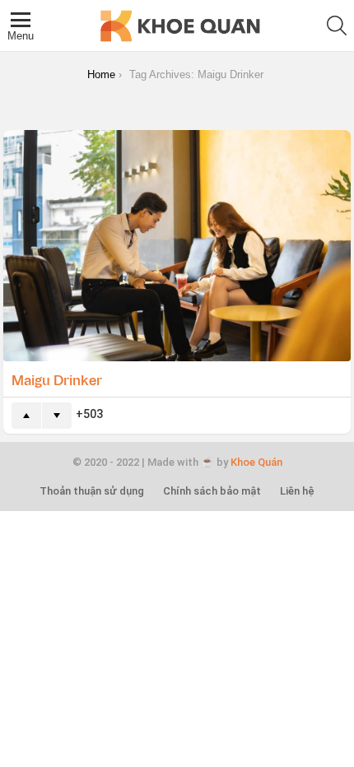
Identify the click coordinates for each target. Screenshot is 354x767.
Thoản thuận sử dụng (92, 491)
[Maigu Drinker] (177, 245)
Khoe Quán (256, 462)
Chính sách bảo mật (212, 491)
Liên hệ (297, 491)
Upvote (26, 415)
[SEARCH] (337, 25)
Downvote (57, 415)
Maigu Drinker (57, 379)
